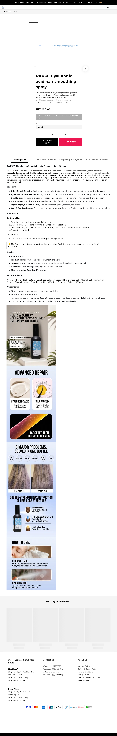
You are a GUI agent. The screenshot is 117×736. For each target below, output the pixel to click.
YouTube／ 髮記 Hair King (53, 675)
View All (7, 12)
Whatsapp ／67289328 (52, 666)
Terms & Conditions (85, 672)
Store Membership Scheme (89, 678)
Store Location (83, 680)
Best (15, 12)
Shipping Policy (84, 666)
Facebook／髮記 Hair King (53, 669)
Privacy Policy (83, 675)
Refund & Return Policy (87, 669)
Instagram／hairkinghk (52, 672)
